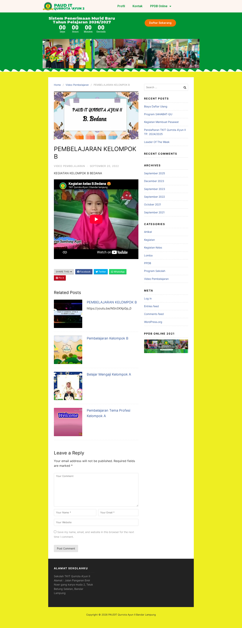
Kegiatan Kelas (153, 247)
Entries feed (151, 306)
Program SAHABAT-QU (158, 114)
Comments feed (154, 314)
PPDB (147, 263)
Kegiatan (149, 239)
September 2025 (154, 173)
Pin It (61, 277)
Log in (148, 298)
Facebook (85, 271)
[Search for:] (166, 87)
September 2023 (154, 189)
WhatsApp (119, 271)
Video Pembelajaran (77, 84)
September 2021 (154, 212)
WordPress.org (153, 321)
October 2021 (152, 204)
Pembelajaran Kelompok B (107, 338)
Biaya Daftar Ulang (155, 106)
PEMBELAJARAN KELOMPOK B (112, 302)
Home (57, 84)
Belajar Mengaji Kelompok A (109, 374)
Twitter (102, 271)
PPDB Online (159, 6)
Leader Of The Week (157, 141)
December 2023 (154, 181)
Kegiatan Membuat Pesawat (161, 121)
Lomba (148, 255)
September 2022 (154, 196)
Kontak (138, 6)
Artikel (148, 231)
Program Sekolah (154, 270)
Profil (121, 6)
